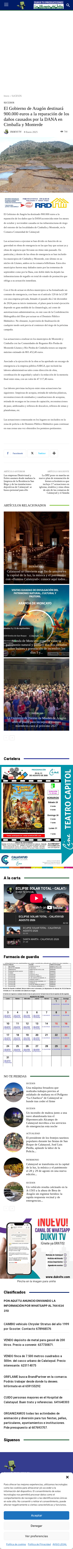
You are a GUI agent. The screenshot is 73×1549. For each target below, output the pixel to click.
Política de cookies (16, 1544)
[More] (54, 453)
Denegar (36, 1526)
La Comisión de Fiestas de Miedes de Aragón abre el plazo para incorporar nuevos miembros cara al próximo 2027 (36, 722)
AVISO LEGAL (60, 1544)
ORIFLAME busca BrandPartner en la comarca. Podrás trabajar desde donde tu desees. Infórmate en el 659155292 (35, 1381)
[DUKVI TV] (7, 131)
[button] (67, 1477)
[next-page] (12, 737)
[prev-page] (6, 737)
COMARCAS (36, 636)
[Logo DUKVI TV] (21, 5)
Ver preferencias (36, 1536)
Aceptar (36, 1515)
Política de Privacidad (39, 1544)
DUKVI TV (16, 132)
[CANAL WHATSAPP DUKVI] (36, 1248)
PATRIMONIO (36, 566)
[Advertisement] (36, 51)
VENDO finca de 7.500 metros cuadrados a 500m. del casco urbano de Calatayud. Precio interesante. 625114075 (35, 1360)
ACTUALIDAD (33, 1133)
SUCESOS (17, 95)
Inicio (6, 95)
